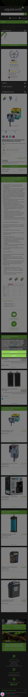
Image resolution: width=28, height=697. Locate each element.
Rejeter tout (14, 352)
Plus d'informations (6, 348)
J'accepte (14, 355)
